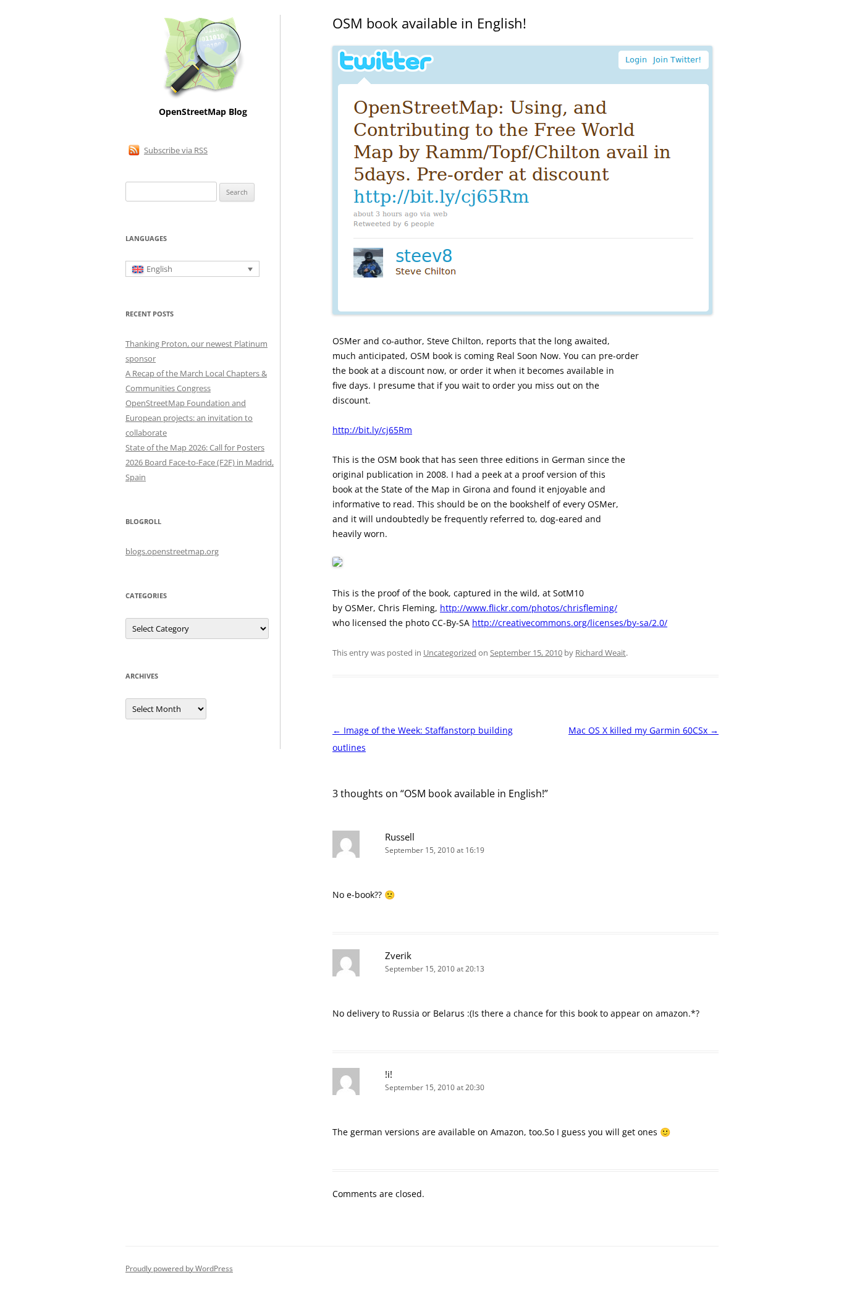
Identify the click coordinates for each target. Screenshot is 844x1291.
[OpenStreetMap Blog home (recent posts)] (203, 97)
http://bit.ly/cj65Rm (372, 430)
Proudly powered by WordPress (179, 1268)
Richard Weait (600, 652)
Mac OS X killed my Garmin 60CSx (643, 730)
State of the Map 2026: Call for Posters (194, 447)
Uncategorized (449, 652)
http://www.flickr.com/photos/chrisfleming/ (528, 608)
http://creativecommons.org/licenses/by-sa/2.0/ (569, 623)
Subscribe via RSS (176, 150)
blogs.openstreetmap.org (172, 551)
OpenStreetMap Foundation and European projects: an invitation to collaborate (189, 417)
